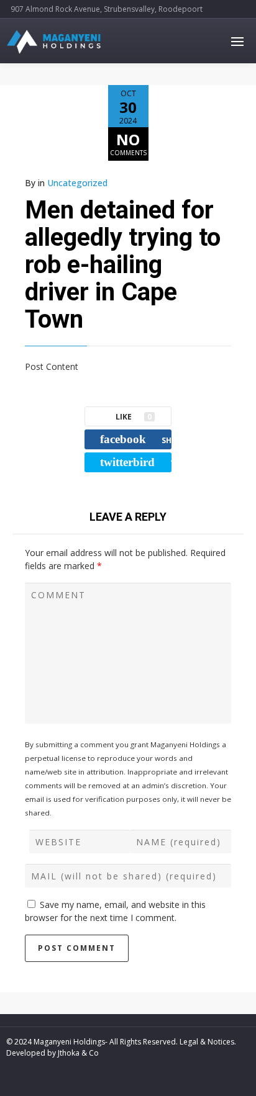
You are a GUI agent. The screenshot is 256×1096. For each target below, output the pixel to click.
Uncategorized (77, 183)
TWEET (135, 462)
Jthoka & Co (78, 1053)
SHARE (135, 439)
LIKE (134, 416)
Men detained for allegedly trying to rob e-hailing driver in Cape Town (123, 264)
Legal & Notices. (208, 1041)
